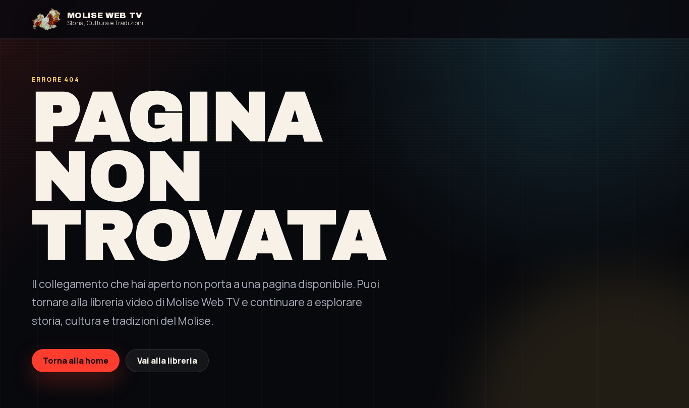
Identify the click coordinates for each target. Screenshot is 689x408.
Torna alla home (75, 360)
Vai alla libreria (167, 360)
